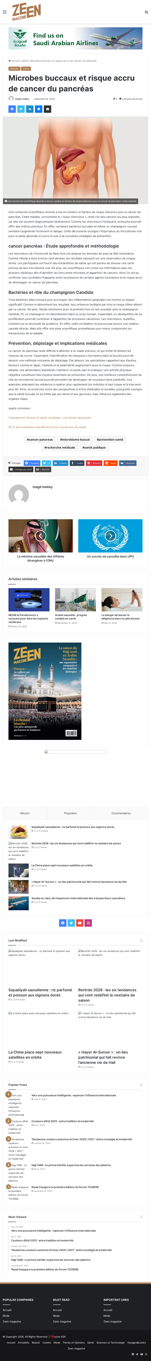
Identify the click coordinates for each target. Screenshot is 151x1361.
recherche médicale (60, 447)
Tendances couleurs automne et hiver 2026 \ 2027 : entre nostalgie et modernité (81, 1139)
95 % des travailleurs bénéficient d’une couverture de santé (47, 427)
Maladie (14, 68)
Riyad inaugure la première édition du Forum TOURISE (65, 1187)
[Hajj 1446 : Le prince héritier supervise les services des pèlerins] (18, 1173)
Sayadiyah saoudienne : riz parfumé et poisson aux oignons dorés (72, 826)
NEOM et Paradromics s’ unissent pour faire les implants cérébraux (28, 618)
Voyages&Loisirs (136, 1342)
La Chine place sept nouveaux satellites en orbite (62, 865)
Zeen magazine (12, 1321)
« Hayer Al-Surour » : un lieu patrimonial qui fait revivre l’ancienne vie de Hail (79, 881)
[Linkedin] (30, 109)
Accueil (15, 60)
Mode (6, 1315)
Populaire (70, 813)
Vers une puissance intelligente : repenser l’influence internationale (73, 1095)
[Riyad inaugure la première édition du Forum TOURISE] (18, 1193)
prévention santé (111, 439)
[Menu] (4, 13)
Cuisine (47, 1342)
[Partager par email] (47, 109)
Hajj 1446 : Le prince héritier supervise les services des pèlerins (71, 1165)
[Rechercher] (146, 13)
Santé (25, 60)
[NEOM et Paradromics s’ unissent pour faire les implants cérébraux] (29, 599)
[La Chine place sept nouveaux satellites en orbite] (18, 870)
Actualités (23, 1342)
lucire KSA (60, 1336)
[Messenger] (38, 109)
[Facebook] (12, 109)
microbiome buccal (75, 439)
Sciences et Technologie (110, 1342)
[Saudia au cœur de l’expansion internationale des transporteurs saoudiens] (18, 903)
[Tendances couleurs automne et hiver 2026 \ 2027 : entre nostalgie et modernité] (18, 1149)
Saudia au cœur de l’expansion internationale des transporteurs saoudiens (78, 898)
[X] (21, 109)
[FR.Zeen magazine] (27, 12)
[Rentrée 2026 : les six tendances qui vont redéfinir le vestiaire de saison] (18, 851)
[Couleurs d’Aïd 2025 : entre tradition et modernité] (18, 1127)
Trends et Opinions (74, 1342)
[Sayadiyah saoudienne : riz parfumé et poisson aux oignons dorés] (18, 832)
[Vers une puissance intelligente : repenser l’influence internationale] (18, 1105)
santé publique (95, 447)
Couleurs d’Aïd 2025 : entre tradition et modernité (62, 1121)
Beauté (36, 1342)
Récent (24, 813)
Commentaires (121, 813)
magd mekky (22, 98)
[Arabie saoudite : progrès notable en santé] (75, 599)
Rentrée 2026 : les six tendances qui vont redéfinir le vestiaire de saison (76, 843)
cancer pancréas (41, 439)
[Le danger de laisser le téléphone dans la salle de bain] (122, 599)
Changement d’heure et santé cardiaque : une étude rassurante (49, 417)
